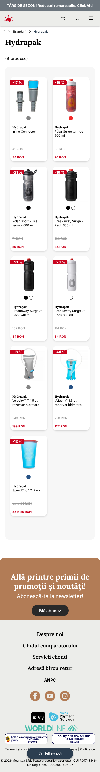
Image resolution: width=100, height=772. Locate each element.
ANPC (50, 680)
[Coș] (63, 18)
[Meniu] (91, 18)
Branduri (19, 31)
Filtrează (53, 753)
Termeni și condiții (18, 749)
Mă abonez (50, 610)
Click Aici (85, 5)
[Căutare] (77, 18)
